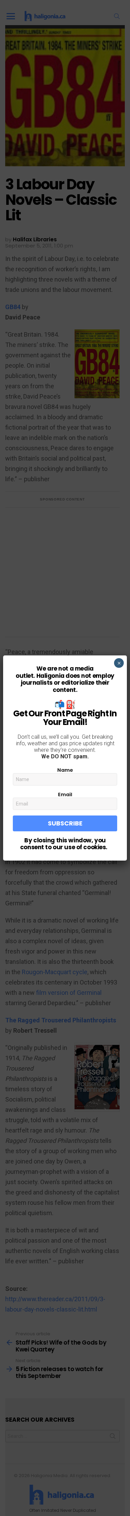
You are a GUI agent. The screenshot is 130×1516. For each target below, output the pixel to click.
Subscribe (65, 823)
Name (65, 770)
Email (65, 794)
